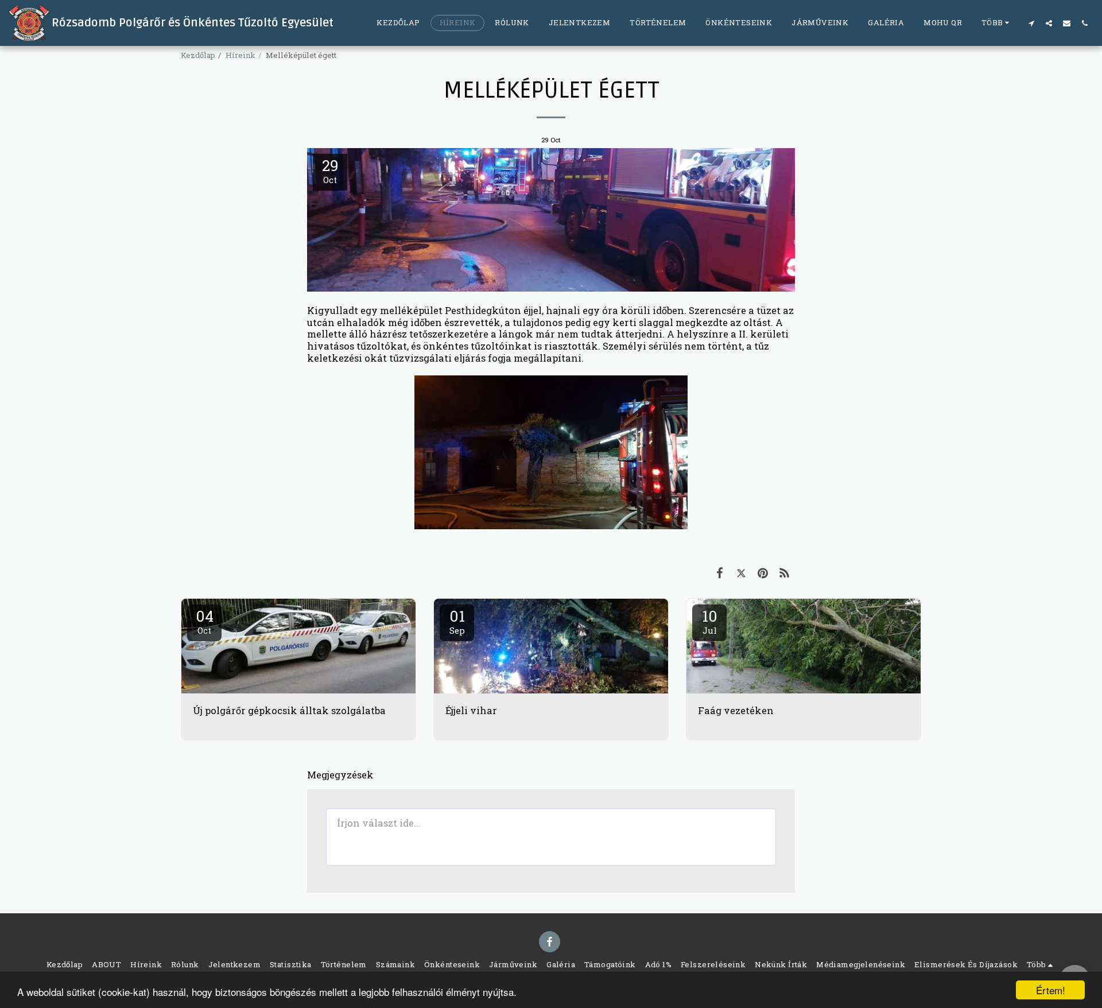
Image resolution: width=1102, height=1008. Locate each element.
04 (205, 621)
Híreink (240, 55)
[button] (1031, 23)
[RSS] (784, 573)
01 (457, 621)
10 (709, 621)
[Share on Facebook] (719, 573)
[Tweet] (741, 573)
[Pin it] (762, 573)
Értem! (1050, 990)
